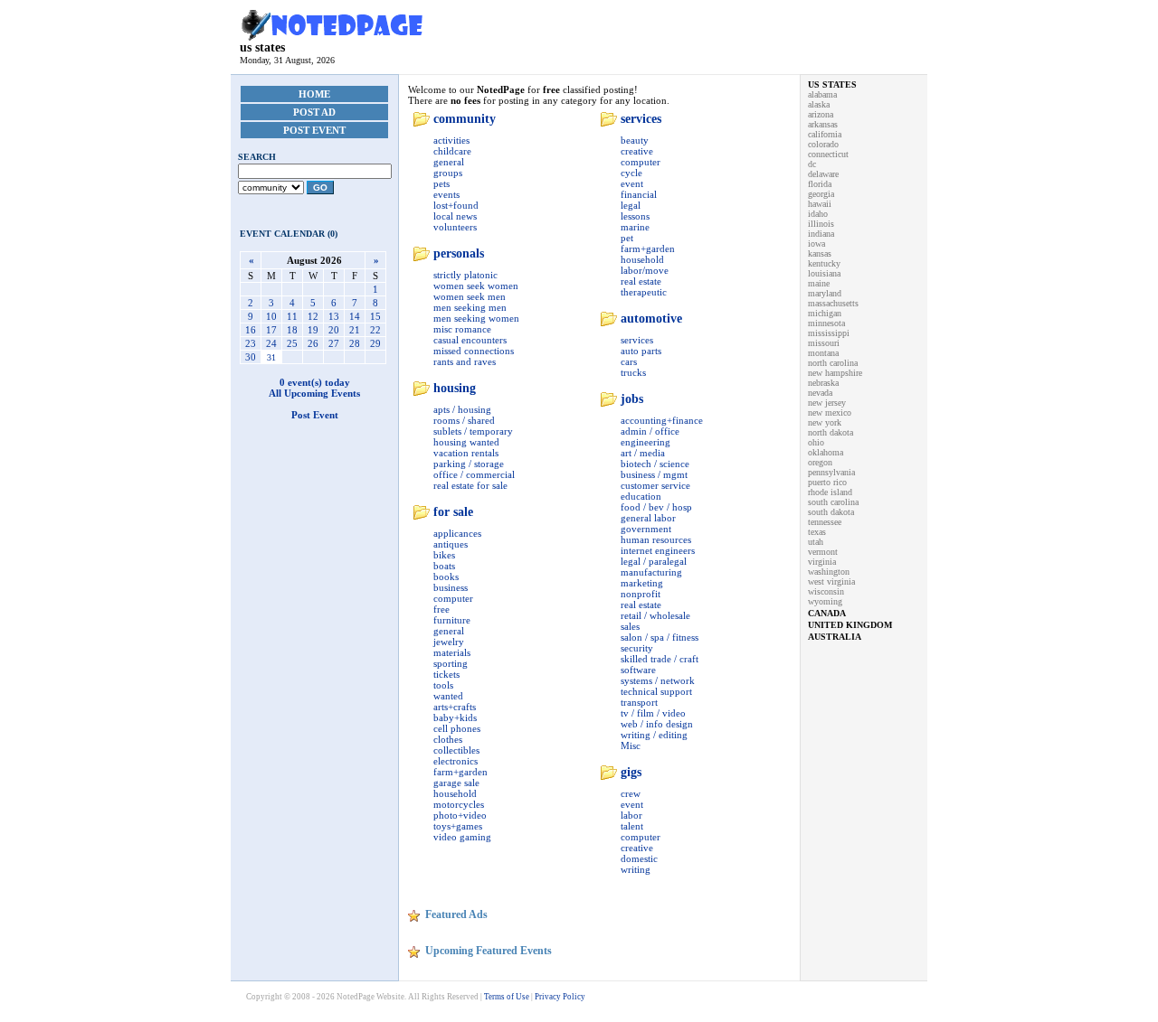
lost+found (456, 205)
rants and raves (464, 361)
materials (451, 652)
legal (631, 205)
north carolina (833, 363)
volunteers (455, 226)
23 (250, 343)
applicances (457, 533)
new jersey (827, 403)
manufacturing (651, 572)
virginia (822, 562)
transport (639, 702)
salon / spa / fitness (659, 637)
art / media (643, 452)
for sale (453, 512)
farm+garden (460, 771)
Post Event (314, 130)
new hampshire (835, 373)
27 (333, 343)
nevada (820, 393)
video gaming (462, 836)
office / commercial (474, 474)
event (632, 183)
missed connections (473, 350)
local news (455, 216)
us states (262, 47)
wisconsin (826, 591)
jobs (632, 399)
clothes (447, 739)
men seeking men (470, 307)
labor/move (645, 270)
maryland (824, 293)
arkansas (823, 124)
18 (292, 329)
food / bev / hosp (656, 507)
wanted (448, 695)
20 (333, 329)
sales (630, 626)
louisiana (824, 273)
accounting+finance (662, 420)
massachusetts (833, 303)
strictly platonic (465, 274)
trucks (633, 372)
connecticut (828, 154)
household (455, 793)
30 (250, 357)
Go (320, 187)
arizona (820, 114)
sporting (450, 663)
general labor (648, 517)
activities (451, 140)
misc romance (462, 328)
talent (632, 825)
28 (354, 343)
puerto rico (827, 482)
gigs (631, 772)
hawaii (819, 204)
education (641, 496)
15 (375, 316)
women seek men (469, 296)
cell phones (456, 728)
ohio (816, 442)
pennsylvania (831, 472)
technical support (656, 691)
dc (812, 164)
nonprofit (640, 593)
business (450, 587)
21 (354, 329)
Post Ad (314, 112)
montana (823, 353)
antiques (450, 544)
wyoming (825, 601)
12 (313, 316)
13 (333, 316)
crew (631, 793)
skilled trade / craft (659, 658)
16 (250, 329)
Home (314, 94)
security (637, 647)
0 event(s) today (315, 382)
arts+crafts (454, 706)
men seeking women (476, 318)
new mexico (829, 412)
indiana (821, 234)
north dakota (830, 432)
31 (271, 357)
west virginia (831, 581)
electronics (455, 760)
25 (292, 343)
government (646, 528)
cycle (631, 172)
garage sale (456, 782)
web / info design (657, 723)
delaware (823, 174)
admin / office (650, 431)
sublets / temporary (473, 431)
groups (447, 172)
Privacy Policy (560, 996)
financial (639, 194)
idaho (818, 214)
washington (829, 572)
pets (441, 183)
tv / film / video (653, 713)
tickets (446, 674)
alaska (819, 104)
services (641, 119)
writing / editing (654, 734)
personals (458, 253)
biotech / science (655, 463)
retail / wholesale (655, 615)
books (446, 576)
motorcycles (458, 804)
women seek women (475, 285)
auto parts (641, 350)
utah (815, 542)
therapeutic (644, 291)
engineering (645, 441)
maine (819, 283)
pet (627, 237)
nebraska (823, 383)
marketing (642, 582)
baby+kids (455, 717)
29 (375, 343)
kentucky (824, 263)
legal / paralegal (654, 561)
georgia (821, 194)
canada (827, 613)
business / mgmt (654, 474)
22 (375, 329)
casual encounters (470, 339)
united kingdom (850, 625)
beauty (635, 140)
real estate (641, 281)
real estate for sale (470, 485)
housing (454, 388)
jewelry (448, 641)
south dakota (831, 512)
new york (824, 422)
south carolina (833, 502)
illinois (821, 224)
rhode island (830, 492)
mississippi (829, 333)
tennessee (824, 522)
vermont (823, 552)
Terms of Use (506, 996)
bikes (444, 554)
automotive (651, 318)
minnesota (826, 323)
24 (271, 343)
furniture (451, 619)
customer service (655, 485)
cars (629, 361)
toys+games (457, 825)
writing (635, 869)
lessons (635, 216)
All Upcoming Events (314, 393)
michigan (824, 313)
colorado (823, 144)
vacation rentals (465, 452)
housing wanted (466, 441)
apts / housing (462, 409)
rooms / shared (464, 420)
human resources (656, 539)
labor (631, 815)
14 (354, 316)
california (824, 134)
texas (817, 532)
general (448, 161)
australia (834, 637)
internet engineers (658, 550)
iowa (816, 243)
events (446, 194)
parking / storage (468, 463)
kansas (819, 253)
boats (444, 565)
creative (637, 150)
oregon (820, 462)
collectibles (456, 750)
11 (292, 316)
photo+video (460, 815)
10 (271, 316)
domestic (639, 858)
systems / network (658, 680)
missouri (824, 343)
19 (313, 329)
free (441, 609)
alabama (822, 94)
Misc (631, 745)
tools (443, 685)
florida (819, 184)
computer (453, 598)
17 (271, 329)
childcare (452, 150)
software (638, 669)
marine (635, 226)
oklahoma (825, 452)
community (464, 119)
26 (313, 343)
